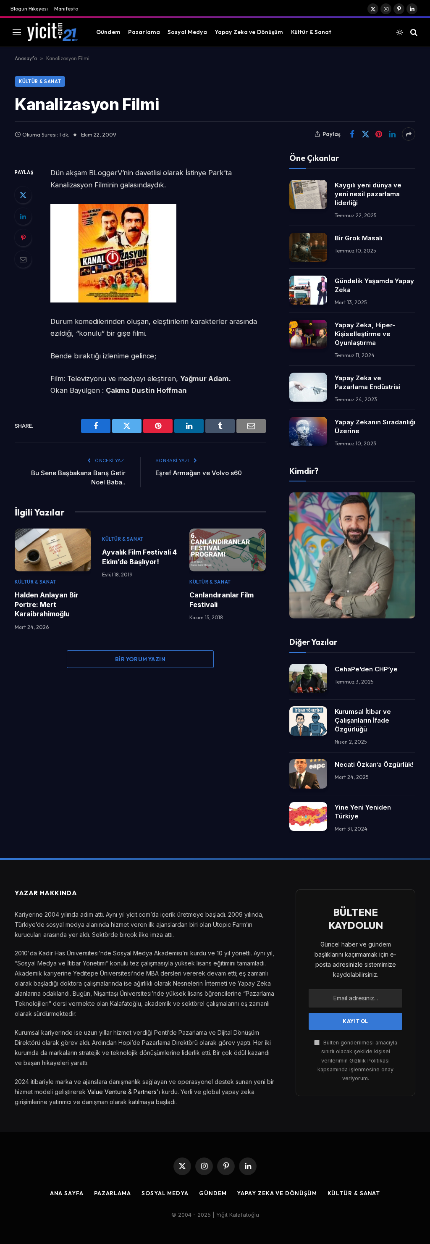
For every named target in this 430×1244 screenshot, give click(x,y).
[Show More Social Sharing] (408, 134)
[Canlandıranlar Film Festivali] (227, 550)
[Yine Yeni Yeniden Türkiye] (308, 816)
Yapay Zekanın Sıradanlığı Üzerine (375, 426)
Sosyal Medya (187, 32)
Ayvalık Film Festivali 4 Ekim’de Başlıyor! (139, 556)
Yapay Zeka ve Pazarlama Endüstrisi (368, 382)
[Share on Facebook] (352, 134)
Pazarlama (144, 32)
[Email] (23, 259)
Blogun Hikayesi (29, 8)
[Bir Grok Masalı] (308, 247)
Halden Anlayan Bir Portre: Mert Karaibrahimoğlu (47, 604)
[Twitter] (23, 195)
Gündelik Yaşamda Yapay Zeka (374, 285)
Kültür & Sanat (311, 32)
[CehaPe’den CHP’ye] (308, 678)
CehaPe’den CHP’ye (366, 669)
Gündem (108, 32)
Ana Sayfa (67, 1193)
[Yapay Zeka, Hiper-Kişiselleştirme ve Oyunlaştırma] (308, 334)
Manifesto (66, 8)
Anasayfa (26, 58)
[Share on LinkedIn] (392, 134)
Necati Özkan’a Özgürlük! (374, 764)
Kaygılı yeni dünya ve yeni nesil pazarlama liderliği (368, 194)
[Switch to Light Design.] (400, 32)
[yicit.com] (52, 32)
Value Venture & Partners (122, 1091)
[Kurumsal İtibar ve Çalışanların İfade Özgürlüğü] (308, 720)
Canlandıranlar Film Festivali (221, 599)
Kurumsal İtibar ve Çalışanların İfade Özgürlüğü (363, 720)
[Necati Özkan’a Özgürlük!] (308, 773)
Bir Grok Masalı (359, 238)
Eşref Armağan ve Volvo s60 (198, 473)
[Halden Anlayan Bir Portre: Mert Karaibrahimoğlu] (53, 550)
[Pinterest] (23, 237)
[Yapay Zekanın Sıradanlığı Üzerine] (308, 431)
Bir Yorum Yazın (140, 659)
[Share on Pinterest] (378, 134)
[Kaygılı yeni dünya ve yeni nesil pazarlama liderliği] (308, 194)
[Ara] (413, 32)
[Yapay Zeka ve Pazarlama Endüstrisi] (308, 387)
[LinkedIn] (23, 216)
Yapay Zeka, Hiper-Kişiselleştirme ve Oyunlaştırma (365, 334)
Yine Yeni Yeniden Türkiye (363, 811)
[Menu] (17, 32)
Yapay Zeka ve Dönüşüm (249, 32)
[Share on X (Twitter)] (365, 134)
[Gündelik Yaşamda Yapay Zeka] (308, 290)
